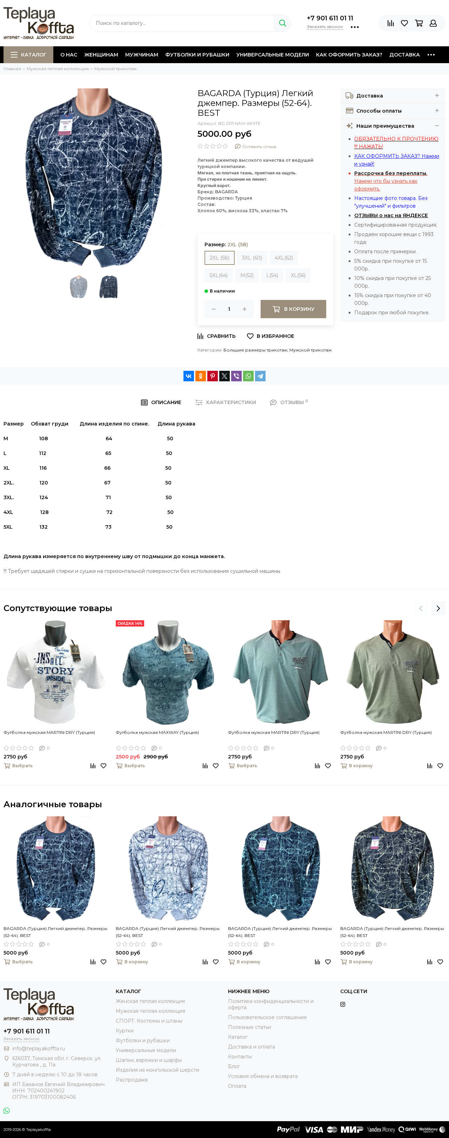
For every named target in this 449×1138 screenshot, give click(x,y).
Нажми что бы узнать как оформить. (390, 181)
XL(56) (298, 275)
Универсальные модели (272, 55)
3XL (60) (252, 258)
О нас (68, 55)
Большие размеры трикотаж (255, 350)
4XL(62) (284, 258)
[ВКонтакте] (188, 376)
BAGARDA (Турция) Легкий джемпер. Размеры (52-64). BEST (55, 932)
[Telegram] (260, 376)
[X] (224, 376)
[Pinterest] (212, 376)
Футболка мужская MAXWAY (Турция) (157, 732)
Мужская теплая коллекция (150, 1011)
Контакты (240, 1056)
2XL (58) (219, 258)
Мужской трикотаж (310, 350)
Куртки (125, 1030)
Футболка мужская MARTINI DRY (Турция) (49, 732)
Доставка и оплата (251, 1047)
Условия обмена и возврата (263, 1076)
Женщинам (101, 55)
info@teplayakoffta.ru (38, 1048)
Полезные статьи (249, 1027)
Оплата (237, 1086)
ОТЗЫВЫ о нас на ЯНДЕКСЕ (391, 215)
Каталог (33, 55)
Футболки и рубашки (197, 55)
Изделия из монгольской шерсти (157, 1070)
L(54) (272, 275)
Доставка (404, 55)
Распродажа (132, 1080)
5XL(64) (219, 275)
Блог (234, 1066)
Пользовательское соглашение (267, 1017)
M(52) (247, 275)
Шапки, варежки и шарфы (149, 1060)
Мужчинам (141, 55)
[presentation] (421, 608)
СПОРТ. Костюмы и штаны (149, 1021)
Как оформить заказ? (349, 55)
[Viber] (236, 376)
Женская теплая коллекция (150, 1001)
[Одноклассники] (200, 376)
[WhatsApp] (248, 376)
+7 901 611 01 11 (330, 18)
